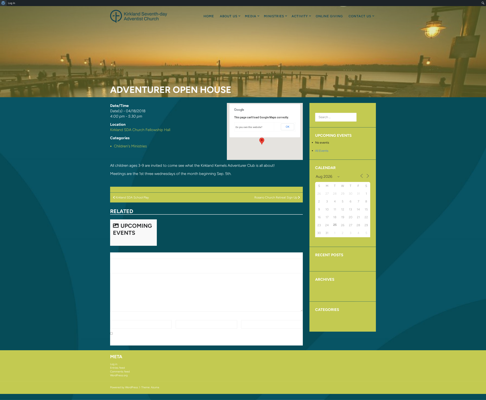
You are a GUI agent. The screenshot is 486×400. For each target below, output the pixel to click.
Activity (300, 16)
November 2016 (326, 292)
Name (115, 317)
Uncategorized (325, 322)
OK (288, 126)
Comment (118, 271)
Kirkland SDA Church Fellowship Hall (140, 129)
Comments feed (120, 371)
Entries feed (117, 367)
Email (180, 317)
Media (250, 16)
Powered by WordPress (124, 387)
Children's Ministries (130, 146)
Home (209, 16)
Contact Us (360, 16)
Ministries (274, 16)
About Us (228, 16)
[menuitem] (3, 3)
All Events (321, 151)
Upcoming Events (132, 229)
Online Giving (329, 16)
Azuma (155, 387)
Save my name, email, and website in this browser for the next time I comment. (167, 333)
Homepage (322, 317)
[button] (261, 141)
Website (246, 317)
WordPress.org (119, 375)
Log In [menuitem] (11, 3)
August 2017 (323, 286)
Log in (113, 364)
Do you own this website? (249, 127)
